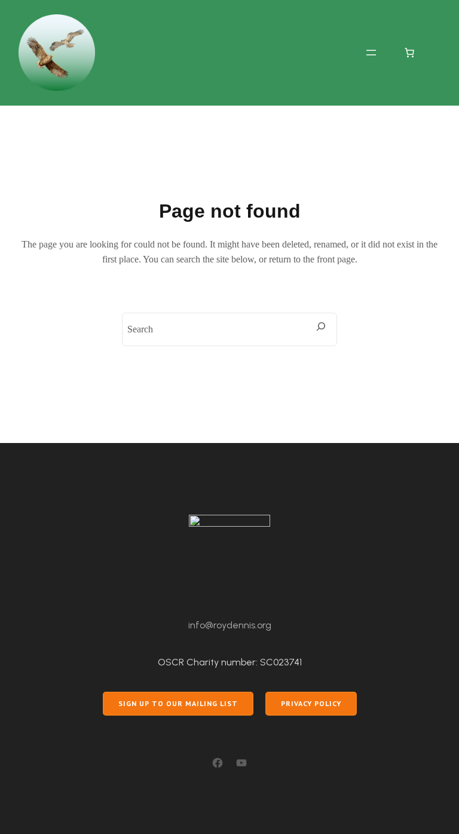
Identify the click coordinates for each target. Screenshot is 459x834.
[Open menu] (371, 52)
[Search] (321, 326)
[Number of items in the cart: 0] (409, 53)
